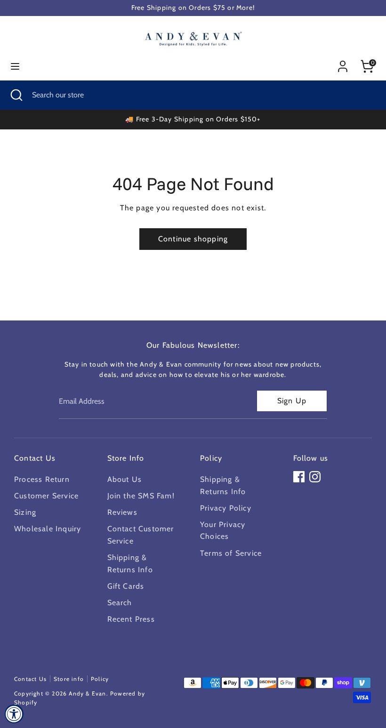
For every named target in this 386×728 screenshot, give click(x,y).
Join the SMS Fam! (141, 495)
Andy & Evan (87, 693)
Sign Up (291, 400)
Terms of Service (231, 553)
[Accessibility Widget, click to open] (14, 713)
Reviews (122, 512)
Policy (100, 678)
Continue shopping (193, 238)
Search (119, 602)
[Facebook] (299, 476)
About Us (124, 479)
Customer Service (46, 495)
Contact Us (30, 678)
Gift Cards (126, 586)
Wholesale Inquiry (47, 528)
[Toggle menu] (15, 66)
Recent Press (131, 619)
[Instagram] (315, 476)
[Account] (342, 62)
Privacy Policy (225, 508)
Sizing (25, 512)
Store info (69, 678)
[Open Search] (16, 95)
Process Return (42, 479)
